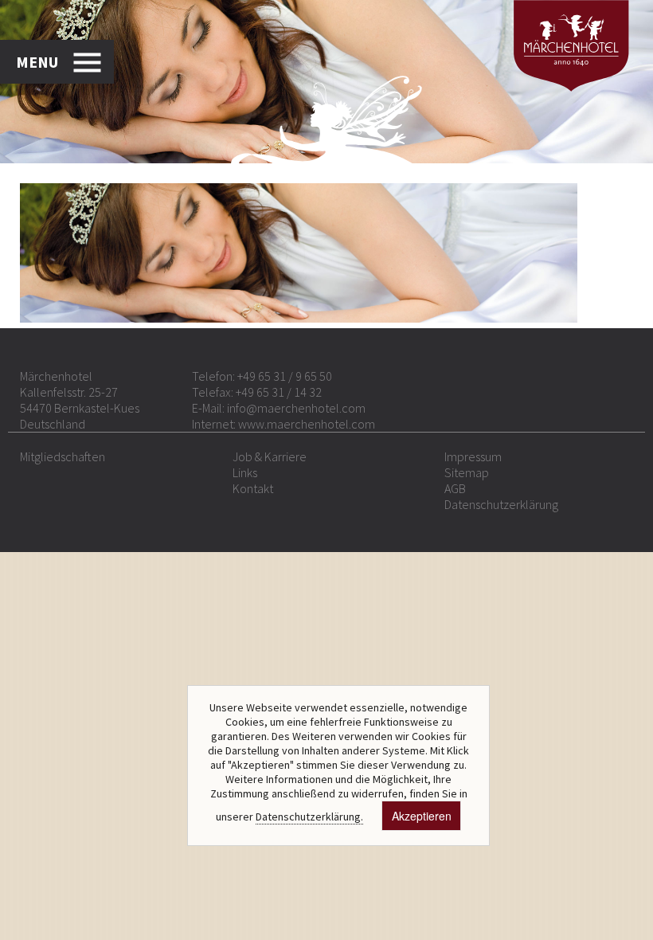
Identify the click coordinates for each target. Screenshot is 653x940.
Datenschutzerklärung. (309, 816)
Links (245, 472)
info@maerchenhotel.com (296, 408)
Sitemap (466, 472)
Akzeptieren (422, 816)
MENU (37, 62)
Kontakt (253, 488)
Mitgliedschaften (62, 456)
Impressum (473, 456)
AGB (455, 488)
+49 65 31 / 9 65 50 (284, 376)
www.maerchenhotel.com (306, 424)
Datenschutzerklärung (501, 504)
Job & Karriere (270, 456)
